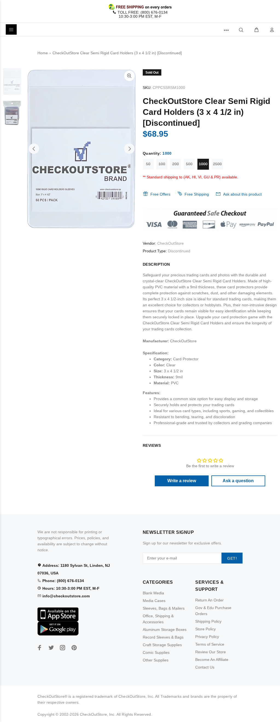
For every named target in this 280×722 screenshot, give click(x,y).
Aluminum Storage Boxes (164, 629)
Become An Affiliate (211, 659)
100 (162, 164)
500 (189, 164)
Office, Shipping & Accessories (158, 619)
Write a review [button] (181, 480)
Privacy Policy (207, 636)
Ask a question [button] (238, 480)
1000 (203, 164)
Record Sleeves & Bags (163, 637)
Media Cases (154, 600)
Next (129, 148)
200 (175, 164)
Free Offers (160, 194)
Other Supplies (155, 660)
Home (42, 53)
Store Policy (205, 629)
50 (148, 164)
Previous (34, 148)
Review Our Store (210, 652)
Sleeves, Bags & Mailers (164, 608)
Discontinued (179, 251)
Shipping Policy (208, 621)
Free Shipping (197, 194)
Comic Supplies (156, 652)
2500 (217, 164)
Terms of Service (209, 644)
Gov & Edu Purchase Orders (213, 611)
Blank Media (153, 593)
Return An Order (209, 600)
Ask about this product (242, 194)
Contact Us (204, 667)
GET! (232, 558)
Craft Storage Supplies (162, 645)
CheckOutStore (170, 243)
